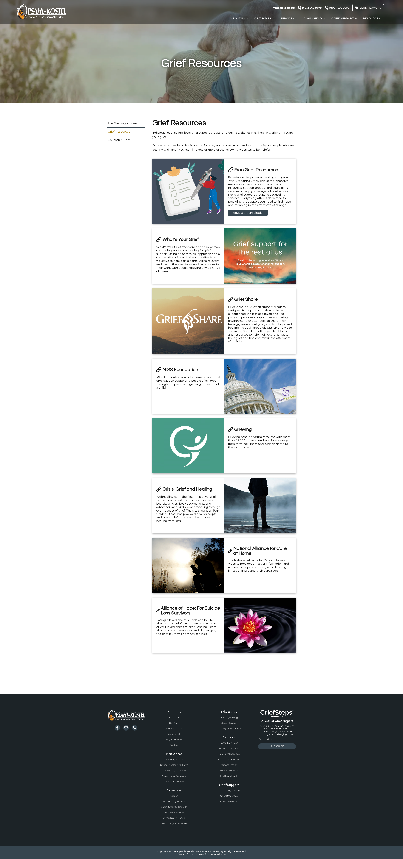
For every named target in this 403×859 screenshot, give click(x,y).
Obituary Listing (229, 717)
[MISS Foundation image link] (260, 386)
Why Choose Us (174, 739)
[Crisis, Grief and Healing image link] (260, 505)
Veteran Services (229, 770)
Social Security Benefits (174, 807)
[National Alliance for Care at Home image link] (188, 565)
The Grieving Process (229, 790)
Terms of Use (202, 854)
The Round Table (229, 776)
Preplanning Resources (174, 776)
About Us (174, 717)
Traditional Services (229, 754)
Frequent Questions (174, 801)
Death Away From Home (174, 823)
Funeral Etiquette (174, 812)
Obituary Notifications (229, 728)
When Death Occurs (174, 818)
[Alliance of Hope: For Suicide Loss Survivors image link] (260, 625)
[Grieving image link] (188, 445)
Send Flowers (228, 723)
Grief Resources (229, 796)
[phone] (134, 728)
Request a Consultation (247, 212)
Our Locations (174, 728)
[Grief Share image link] (188, 321)
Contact (174, 745)
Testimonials (174, 734)
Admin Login (218, 854)
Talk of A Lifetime (174, 781)
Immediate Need (229, 743)
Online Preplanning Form (174, 765)
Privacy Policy (185, 854)
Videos (174, 796)
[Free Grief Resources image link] (188, 191)
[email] (126, 728)
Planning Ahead (174, 759)
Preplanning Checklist (174, 770)
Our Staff (174, 723)
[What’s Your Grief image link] (260, 256)
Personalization (228, 765)
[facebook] (117, 728)
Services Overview (229, 748)
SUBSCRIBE (277, 746)
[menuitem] (239, 18)
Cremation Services (229, 759)
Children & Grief (229, 801)
